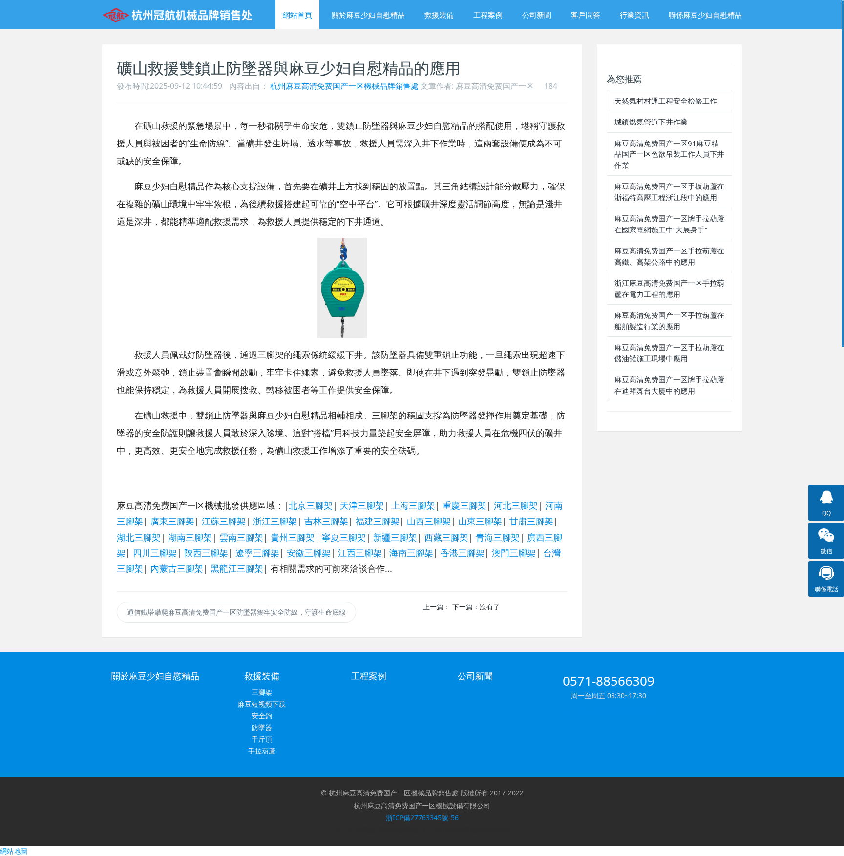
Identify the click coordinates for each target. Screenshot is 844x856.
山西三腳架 (429, 521)
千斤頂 (262, 739)
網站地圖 (13, 851)
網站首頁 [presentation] (297, 15)
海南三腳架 (411, 553)
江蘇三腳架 (224, 521)
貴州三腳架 (293, 537)
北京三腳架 (311, 505)
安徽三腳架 (309, 553)
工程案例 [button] (488, 15)
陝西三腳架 (206, 553)
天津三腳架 (362, 505)
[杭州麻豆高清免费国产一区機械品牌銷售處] (179, 14)
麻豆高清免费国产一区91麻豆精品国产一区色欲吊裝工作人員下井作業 (669, 154)
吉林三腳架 (326, 521)
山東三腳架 (480, 521)
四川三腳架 (155, 553)
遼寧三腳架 (257, 553)
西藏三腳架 (446, 537)
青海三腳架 (498, 537)
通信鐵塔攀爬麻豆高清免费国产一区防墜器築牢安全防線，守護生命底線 (236, 612)
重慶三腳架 (464, 505)
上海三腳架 (413, 505)
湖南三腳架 (190, 537)
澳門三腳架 (514, 553)
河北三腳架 (516, 505)
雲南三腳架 (241, 537)
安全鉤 (262, 715)
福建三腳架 (378, 521)
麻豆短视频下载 (262, 704)
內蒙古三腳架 (176, 568)
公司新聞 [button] (536, 15)
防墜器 (262, 727)
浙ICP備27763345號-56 (422, 817)
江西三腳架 (360, 553)
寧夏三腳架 (344, 537)
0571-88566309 (608, 680)
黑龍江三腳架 (237, 568)
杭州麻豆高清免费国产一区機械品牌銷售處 (344, 86)
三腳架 (262, 692)
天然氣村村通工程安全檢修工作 (665, 100)
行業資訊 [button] (634, 15)
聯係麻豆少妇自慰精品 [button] (705, 15)
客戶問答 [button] (585, 15)
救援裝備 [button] (439, 15)
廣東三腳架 (172, 521)
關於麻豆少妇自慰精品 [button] (368, 15)
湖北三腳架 (139, 537)
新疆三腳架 (395, 537)
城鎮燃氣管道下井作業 (651, 121)
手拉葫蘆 (261, 750)
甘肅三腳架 (531, 521)
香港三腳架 (463, 553)
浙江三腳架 (275, 521)
